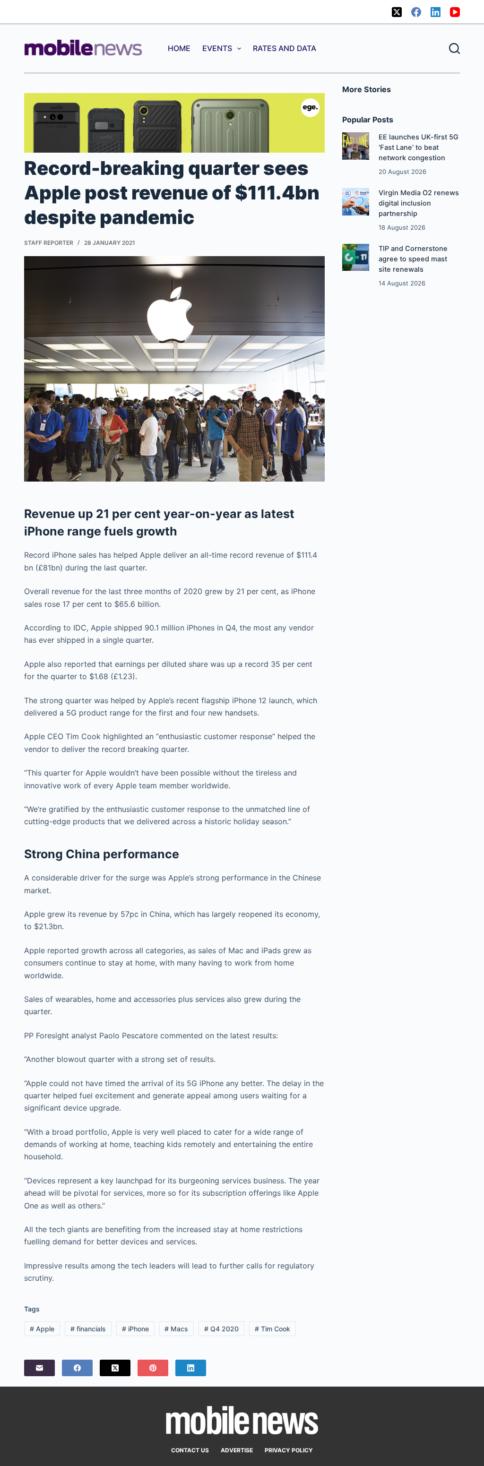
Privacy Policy (289, 1450)
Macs (176, 1329)
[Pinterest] (153, 1368)
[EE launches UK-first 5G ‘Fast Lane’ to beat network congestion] (355, 145)
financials (88, 1329)
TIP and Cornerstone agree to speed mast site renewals (413, 259)
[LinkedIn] (436, 12)
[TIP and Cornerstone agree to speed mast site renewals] (355, 257)
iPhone (135, 1329)
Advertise (237, 1450)
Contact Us (190, 1450)
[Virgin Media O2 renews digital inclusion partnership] (355, 201)
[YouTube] (455, 12)
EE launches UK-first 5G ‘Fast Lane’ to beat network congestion (418, 147)
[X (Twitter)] (397, 12)
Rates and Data (284, 48)
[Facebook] (416, 12)
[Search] (454, 48)
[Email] (39, 1368)
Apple (42, 1329)
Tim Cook (272, 1329)
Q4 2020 (221, 1329)
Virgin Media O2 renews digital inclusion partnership (419, 203)
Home (179, 48)
